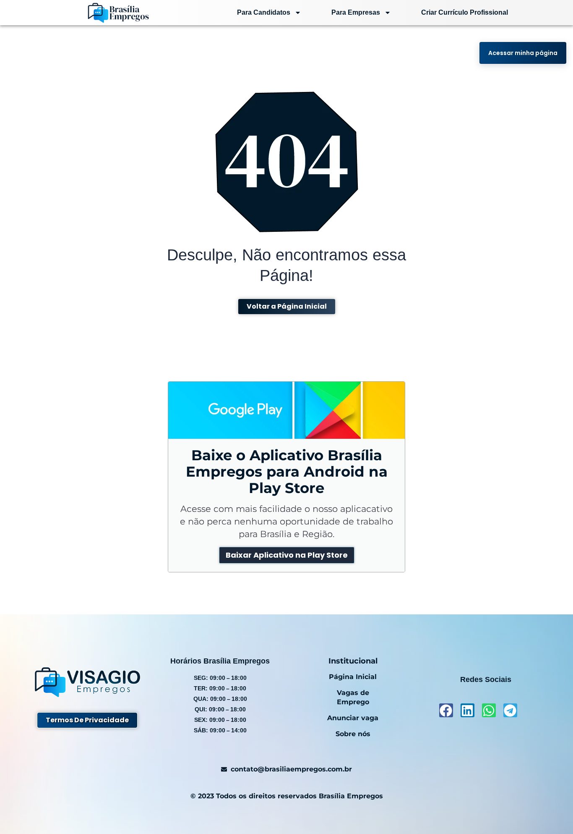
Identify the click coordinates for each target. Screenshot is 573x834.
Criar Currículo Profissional (464, 12)
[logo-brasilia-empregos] (118, 12)
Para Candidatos (263, 12)
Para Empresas (355, 12)
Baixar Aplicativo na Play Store (287, 555)
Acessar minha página (522, 53)
